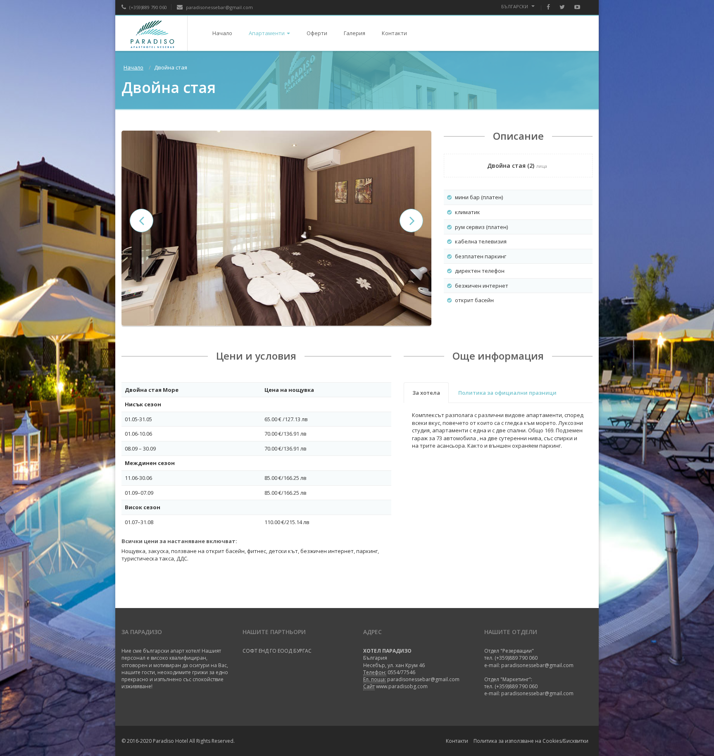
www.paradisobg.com (402, 686)
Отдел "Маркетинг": (508, 679)
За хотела (426, 392)
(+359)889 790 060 (147, 7)
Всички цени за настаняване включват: (179, 541)
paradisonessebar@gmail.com (219, 7)
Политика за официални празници (507, 392)
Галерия (354, 33)
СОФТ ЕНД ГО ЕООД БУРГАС (277, 650)
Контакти (394, 33)
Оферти (317, 33)
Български (515, 6)
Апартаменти (267, 33)
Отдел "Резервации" (509, 650)
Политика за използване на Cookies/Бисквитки (531, 740)
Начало (222, 33)
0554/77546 (401, 672)
